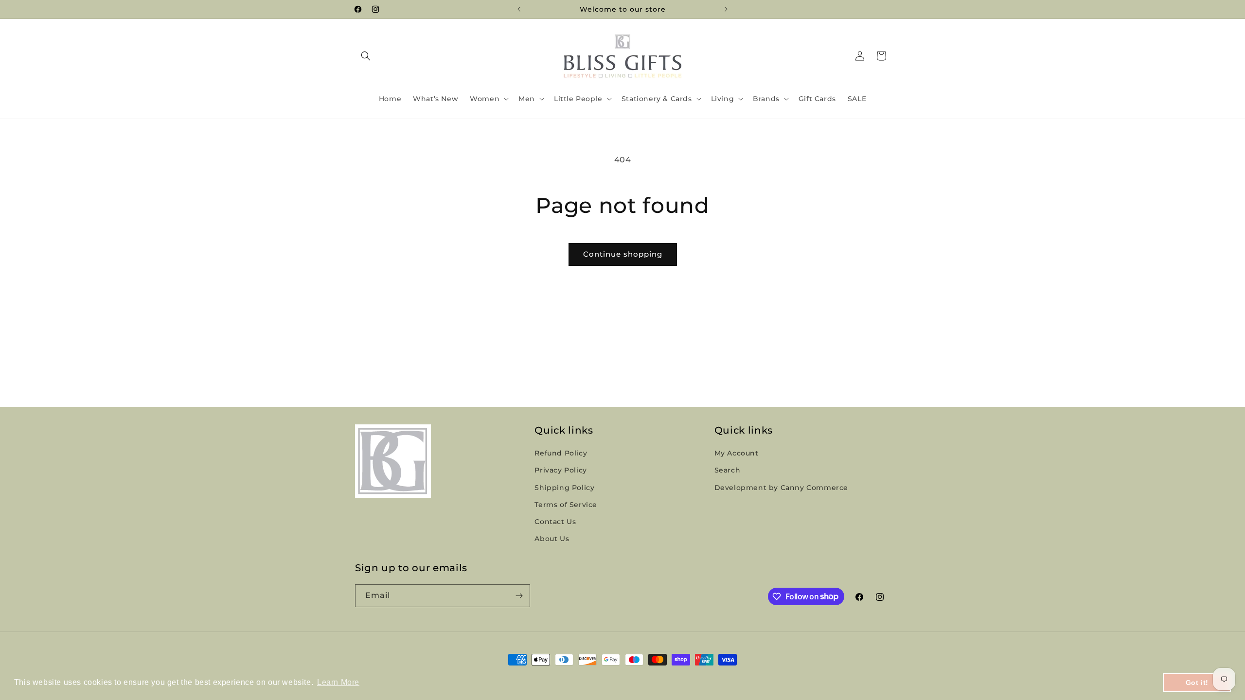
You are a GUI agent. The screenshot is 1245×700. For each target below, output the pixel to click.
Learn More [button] (338, 682)
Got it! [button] (1197, 682)
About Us (551, 538)
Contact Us (555, 521)
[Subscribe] (519, 595)
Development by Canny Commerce (781, 487)
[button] (365, 56)
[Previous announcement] (519, 9)
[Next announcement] (726, 9)
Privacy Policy (560, 470)
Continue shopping (622, 254)
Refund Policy (560, 453)
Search (727, 470)
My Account (736, 453)
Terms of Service (565, 504)
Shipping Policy (564, 487)
